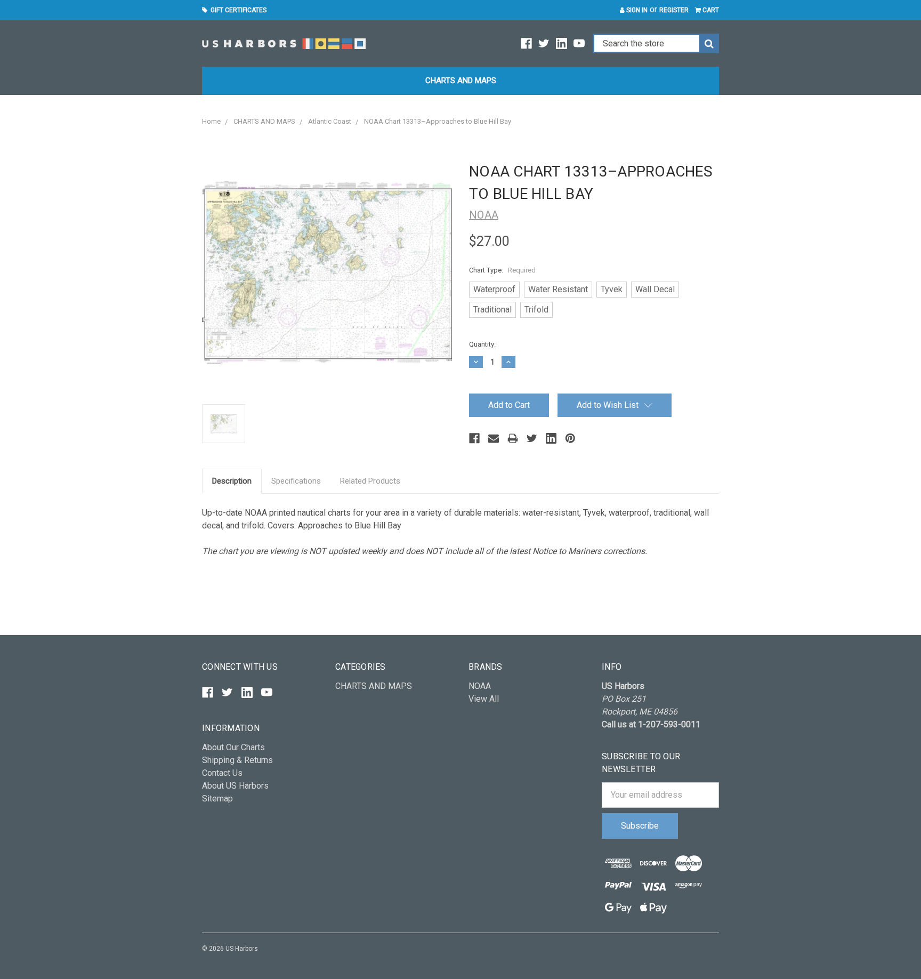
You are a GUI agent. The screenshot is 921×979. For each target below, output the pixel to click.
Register (674, 10)
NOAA (479, 686)
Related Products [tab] (370, 481)
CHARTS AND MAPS (460, 80)
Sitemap (217, 798)
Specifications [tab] (296, 481)
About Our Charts (233, 747)
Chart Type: (502, 270)
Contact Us (222, 773)
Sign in (636, 10)
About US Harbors (235, 786)
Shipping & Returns (237, 760)
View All (483, 699)
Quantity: (482, 344)
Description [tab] (232, 481)
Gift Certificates (236, 10)
